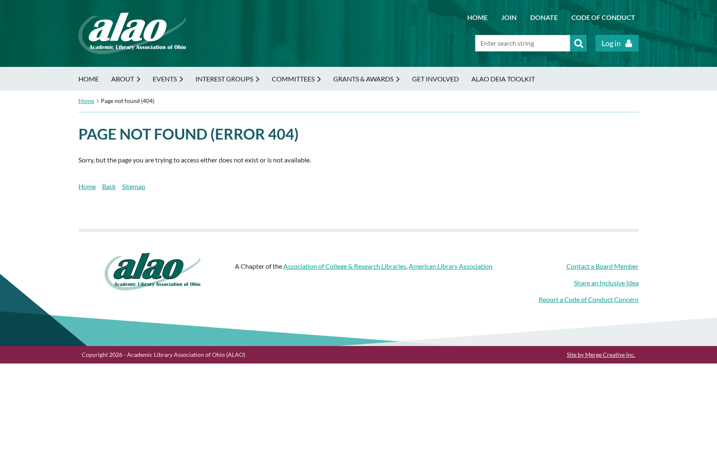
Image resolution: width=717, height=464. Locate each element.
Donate (544, 17)
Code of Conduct (603, 17)
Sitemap (133, 186)
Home (477, 17)
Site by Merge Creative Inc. (601, 354)
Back (109, 186)
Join (509, 17)
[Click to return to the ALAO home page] (132, 51)
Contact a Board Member (602, 266)
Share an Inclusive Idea (606, 283)
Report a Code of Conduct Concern (589, 299)
